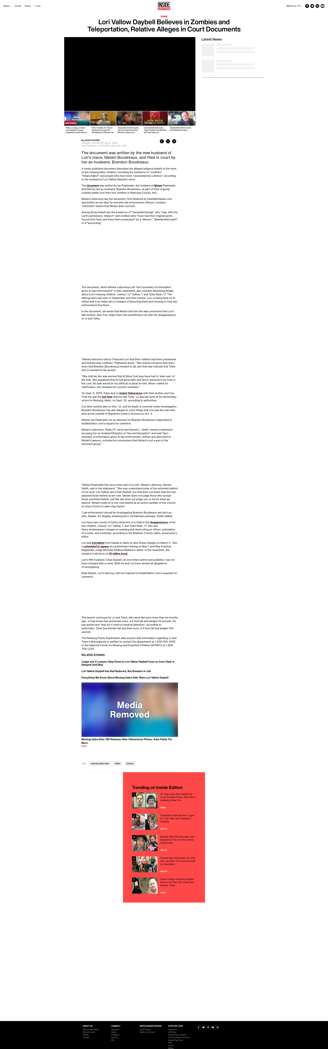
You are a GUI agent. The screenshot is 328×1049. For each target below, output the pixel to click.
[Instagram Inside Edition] (317, 6)
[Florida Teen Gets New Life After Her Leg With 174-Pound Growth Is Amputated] (164, 864)
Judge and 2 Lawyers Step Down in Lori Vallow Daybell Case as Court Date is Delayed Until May (127, 663)
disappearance (159, 522)
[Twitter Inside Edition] (312, 6)
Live (38, 6)
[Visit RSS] (217, 1027)
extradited (98, 543)
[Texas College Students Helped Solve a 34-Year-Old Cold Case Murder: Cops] (164, 886)
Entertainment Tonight (177, 1035)
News (7, 6)
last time (107, 397)
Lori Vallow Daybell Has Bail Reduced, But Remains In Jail (116, 671)
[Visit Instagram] (208, 1027)
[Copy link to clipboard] (174, 141)
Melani (158, 185)
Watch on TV (293, 6)
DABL (170, 1043)
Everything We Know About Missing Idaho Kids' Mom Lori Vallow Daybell (124, 677)
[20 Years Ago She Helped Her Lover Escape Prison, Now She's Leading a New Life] (164, 800)
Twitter (114, 1032)
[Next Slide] (195, 119)
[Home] (164, 6)
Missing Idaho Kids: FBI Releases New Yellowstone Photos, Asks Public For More (126, 741)
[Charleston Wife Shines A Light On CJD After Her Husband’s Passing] (164, 822)
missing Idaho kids (100, 763)
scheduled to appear (96, 546)
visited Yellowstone (130, 393)
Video (28, 6)
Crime (18, 6)
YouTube (114, 1037)
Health (163, 829)
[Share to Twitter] (168, 141)
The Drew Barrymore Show (179, 1037)
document (93, 185)
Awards (86, 1035)
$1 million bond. (118, 553)
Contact (86, 1037)
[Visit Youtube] (213, 1027)
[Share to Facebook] (162, 141)
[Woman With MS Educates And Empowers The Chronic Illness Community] (164, 843)
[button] (130, 709)
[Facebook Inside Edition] (307, 6)
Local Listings (145, 1029)
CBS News (172, 1032)
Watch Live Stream (147, 1032)
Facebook (115, 1029)
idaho (117, 763)
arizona (129, 763)
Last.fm (171, 1045)
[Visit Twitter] (203, 1027)
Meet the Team (89, 1032)
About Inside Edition (91, 1029)
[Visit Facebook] (198, 1027)
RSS (113, 1040)
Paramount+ (173, 1029)
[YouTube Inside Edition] (322, 6)
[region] (129, 709)
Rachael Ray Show (175, 1040)
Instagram (115, 1035)
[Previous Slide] (64, 119)
